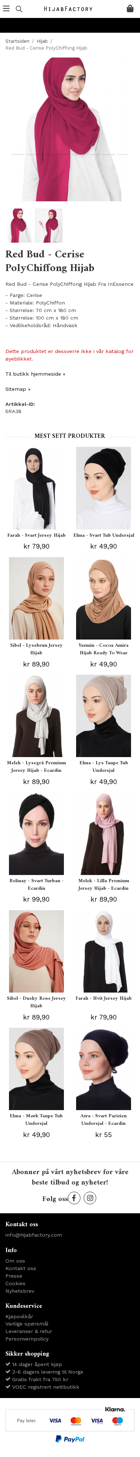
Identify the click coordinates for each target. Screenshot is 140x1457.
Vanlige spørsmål (26, 1324)
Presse (13, 1276)
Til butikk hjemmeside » (35, 374)
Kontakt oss (20, 1268)
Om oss (15, 1261)
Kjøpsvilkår (19, 1316)
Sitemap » (18, 389)
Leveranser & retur (28, 1331)
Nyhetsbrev (19, 1291)
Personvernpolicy (26, 1339)
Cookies (15, 1283)
